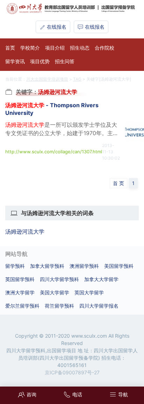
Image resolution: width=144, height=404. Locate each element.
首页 (10, 48)
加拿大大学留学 (101, 279)
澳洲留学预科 (84, 266)
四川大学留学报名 (98, 306)
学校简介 (30, 48)
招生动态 (79, 48)
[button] (117, 394)
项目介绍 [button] (55, 48)
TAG (77, 79)
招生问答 (64, 61)
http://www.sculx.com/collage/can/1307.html (53, 151)
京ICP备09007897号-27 (72, 372)
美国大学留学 (54, 292)
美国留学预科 (119, 266)
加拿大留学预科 (47, 266)
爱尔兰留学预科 (22, 306)
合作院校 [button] (104, 48)
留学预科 (15, 266)
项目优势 (40, 61)
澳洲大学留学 (20, 292)
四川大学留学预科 (59, 279)
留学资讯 (15, 61)
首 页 (118, 183)
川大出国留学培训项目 (47, 79)
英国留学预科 (20, 279)
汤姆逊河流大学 (24, 231)
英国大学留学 (89, 292)
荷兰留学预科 (59, 306)
